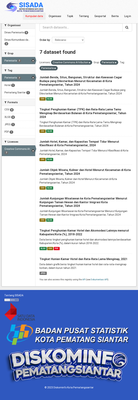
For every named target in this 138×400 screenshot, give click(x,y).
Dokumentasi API (99, 279)
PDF (56, 248)
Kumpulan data (34, 16)
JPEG (43, 273)
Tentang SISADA (13, 295)
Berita (115, 16)
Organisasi (55, 16)
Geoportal (100, 16)
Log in (127, 16)
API (84, 279)
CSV (42, 99)
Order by (45, 40)
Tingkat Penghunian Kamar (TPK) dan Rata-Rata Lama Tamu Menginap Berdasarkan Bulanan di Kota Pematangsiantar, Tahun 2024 (83, 113)
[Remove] (89, 62)
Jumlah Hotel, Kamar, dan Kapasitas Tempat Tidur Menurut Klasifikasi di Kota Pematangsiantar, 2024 (79, 143)
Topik (70, 16)
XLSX (49, 99)
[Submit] (127, 27)
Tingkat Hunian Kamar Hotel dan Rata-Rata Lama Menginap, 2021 (83, 259)
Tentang (84, 16)
